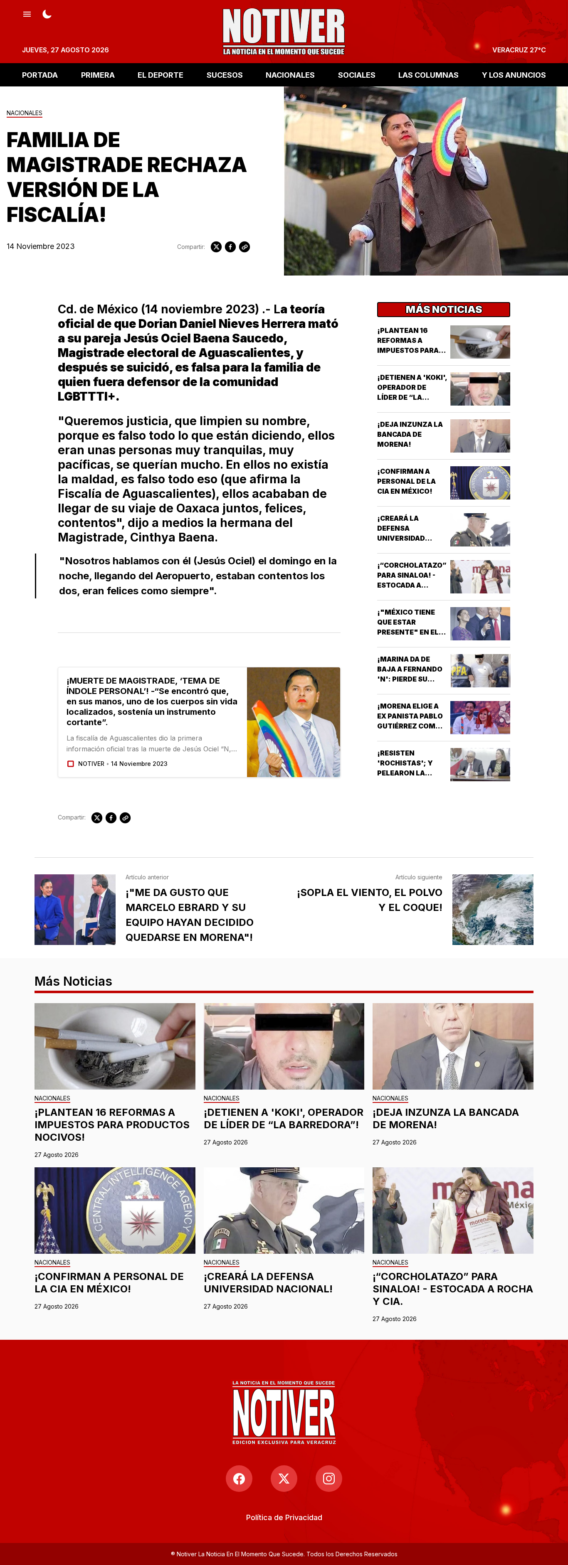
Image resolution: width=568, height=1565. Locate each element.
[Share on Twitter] (216, 247)
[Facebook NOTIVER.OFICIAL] (239, 1478)
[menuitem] (284, 1517)
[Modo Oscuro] (47, 13)
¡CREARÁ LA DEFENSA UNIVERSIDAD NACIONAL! (268, 1282)
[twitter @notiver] (284, 1478)
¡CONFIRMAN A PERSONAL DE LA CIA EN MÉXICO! (406, 481)
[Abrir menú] (27, 13)
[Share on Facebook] (230, 247)
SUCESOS (225, 74)
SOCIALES (356, 74)
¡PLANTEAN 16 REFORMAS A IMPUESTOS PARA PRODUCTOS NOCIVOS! (408, 350)
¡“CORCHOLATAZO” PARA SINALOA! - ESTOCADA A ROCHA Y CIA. (453, 1288)
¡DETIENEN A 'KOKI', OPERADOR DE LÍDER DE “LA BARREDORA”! (283, 1118)
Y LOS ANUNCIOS (514, 74)
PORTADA (40, 74)
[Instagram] (329, 1478)
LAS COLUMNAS (428, 74)
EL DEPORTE (160, 74)
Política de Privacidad (284, 1517)
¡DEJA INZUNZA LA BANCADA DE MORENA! (410, 434)
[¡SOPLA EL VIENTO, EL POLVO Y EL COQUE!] (492, 909)
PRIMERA (98, 74)
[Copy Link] (244, 247)
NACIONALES (290, 74)
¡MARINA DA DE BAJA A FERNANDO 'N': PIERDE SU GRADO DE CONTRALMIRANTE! (412, 679)
